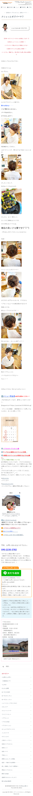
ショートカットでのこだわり (9, 703)
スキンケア (5, 707)
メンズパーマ (5, 732)
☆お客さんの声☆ (6, 677)
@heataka (5, 478)
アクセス (4, 7)
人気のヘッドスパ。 (7, 740)
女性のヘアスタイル (12, 12)
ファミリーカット (6, 714)
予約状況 (23, 7)
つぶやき (4, 684)
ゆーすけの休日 (6, 692)
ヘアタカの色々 (6, 721)
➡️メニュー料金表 (8, 396)
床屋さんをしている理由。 (9, 759)
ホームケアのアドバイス (8, 729)
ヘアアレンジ (5, 718)
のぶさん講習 (5, 688)
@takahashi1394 (7, 484)
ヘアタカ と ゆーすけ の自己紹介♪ (13, 534)
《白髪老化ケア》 (6, 681)
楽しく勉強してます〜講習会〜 (10, 766)
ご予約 (30, 7)
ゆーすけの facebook (9, 520)
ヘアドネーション (6, 725)
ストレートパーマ (6, 710)
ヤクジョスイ (5, 736)
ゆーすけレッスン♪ (7, 699)
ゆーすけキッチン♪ (7, 695)
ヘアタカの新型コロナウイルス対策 (15, 452)
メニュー (17, 7)
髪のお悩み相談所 (6, 781)
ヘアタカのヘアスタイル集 (11, 448)
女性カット (5, 747)
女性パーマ (23, 12)
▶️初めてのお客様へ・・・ (9, 531)
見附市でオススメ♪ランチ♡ (9, 777)
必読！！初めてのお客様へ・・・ (11, 762)
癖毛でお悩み (5, 773)
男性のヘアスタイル (7, 770)
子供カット (5, 755)
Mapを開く (24, 786)
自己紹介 (10, 7)
